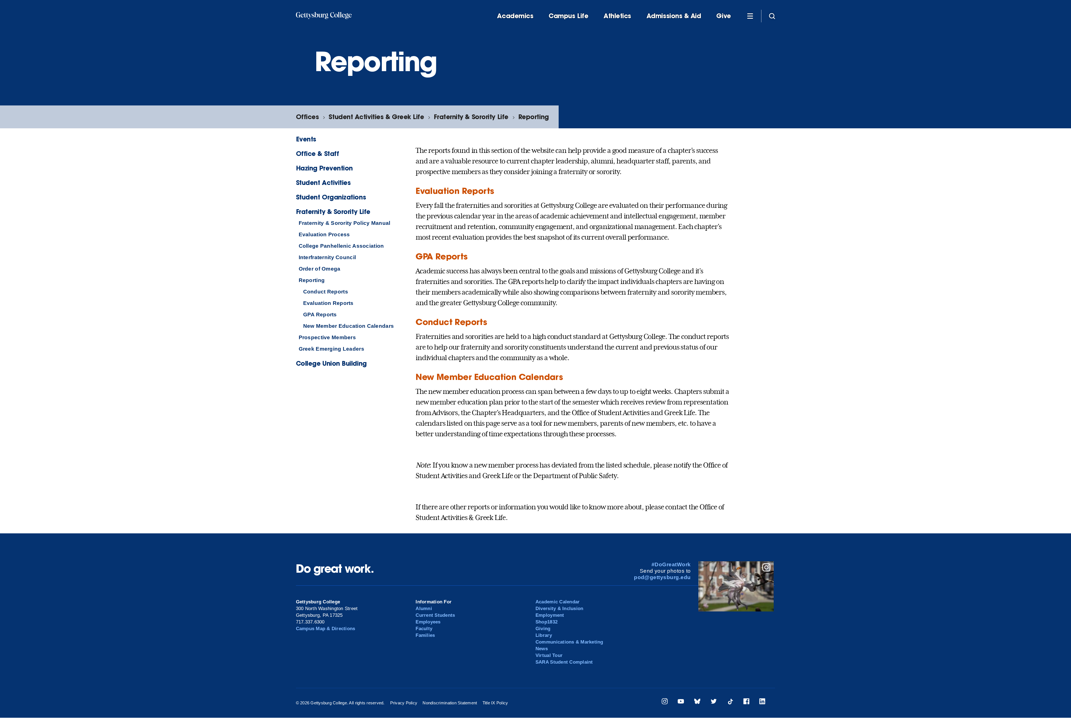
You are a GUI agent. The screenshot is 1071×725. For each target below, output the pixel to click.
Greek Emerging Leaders (331, 349)
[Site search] (772, 15)
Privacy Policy (404, 702)
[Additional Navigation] (750, 15)
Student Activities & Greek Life (376, 117)
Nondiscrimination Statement (450, 702)
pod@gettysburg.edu (662, 577)
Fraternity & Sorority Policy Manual (344, 223)
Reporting (533, 117)
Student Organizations (331, 197)
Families (425, 635)
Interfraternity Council (327, 257)
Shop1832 (547, 622)
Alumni (424, 608)
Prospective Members (327, 337)
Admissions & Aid (674, 16)
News (542, 648)
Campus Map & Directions (325, 628)
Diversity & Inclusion (559, 608)
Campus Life (568, 16)
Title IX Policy (495, 702)
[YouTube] (680, 702)
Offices (307, 117)
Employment (550, 615)
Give (723, 16)
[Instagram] (665, 702)
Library (544, 635)
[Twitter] (713, 702)
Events (306, 139)
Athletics (617, 16)
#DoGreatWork (671, 564)
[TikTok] (730, 702)
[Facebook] (746, 702)
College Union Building (331, 363)
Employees (428, 622)
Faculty (424, 628)
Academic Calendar (558, 601)
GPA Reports (320, 314)
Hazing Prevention (324, 168)
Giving (543, 628)
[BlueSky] (697, 702)
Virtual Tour (549, 655)
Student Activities (323, 182)
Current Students (435, 615)
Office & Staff (317, 153)
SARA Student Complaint (564, 662)
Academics (515, 16)
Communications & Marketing (569, 642)
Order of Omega (320, 269)
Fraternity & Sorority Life (471, 117)
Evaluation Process (324, 234)
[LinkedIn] (762, 702)
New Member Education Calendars (348, 326)
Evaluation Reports (328, 303)
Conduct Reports (325, 292)
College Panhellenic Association (341, 246)
